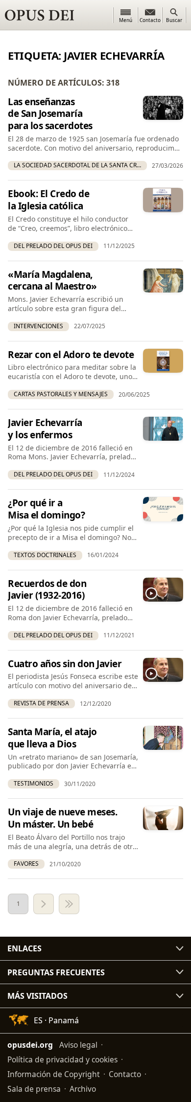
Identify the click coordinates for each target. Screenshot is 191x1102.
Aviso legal (78, 1044)
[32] (69, 904)
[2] (43, 904)
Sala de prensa (34, 1088)
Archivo (83, 1088)
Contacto (125, 1074)
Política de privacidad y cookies (62, 1059)
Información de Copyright (53, 1074)
